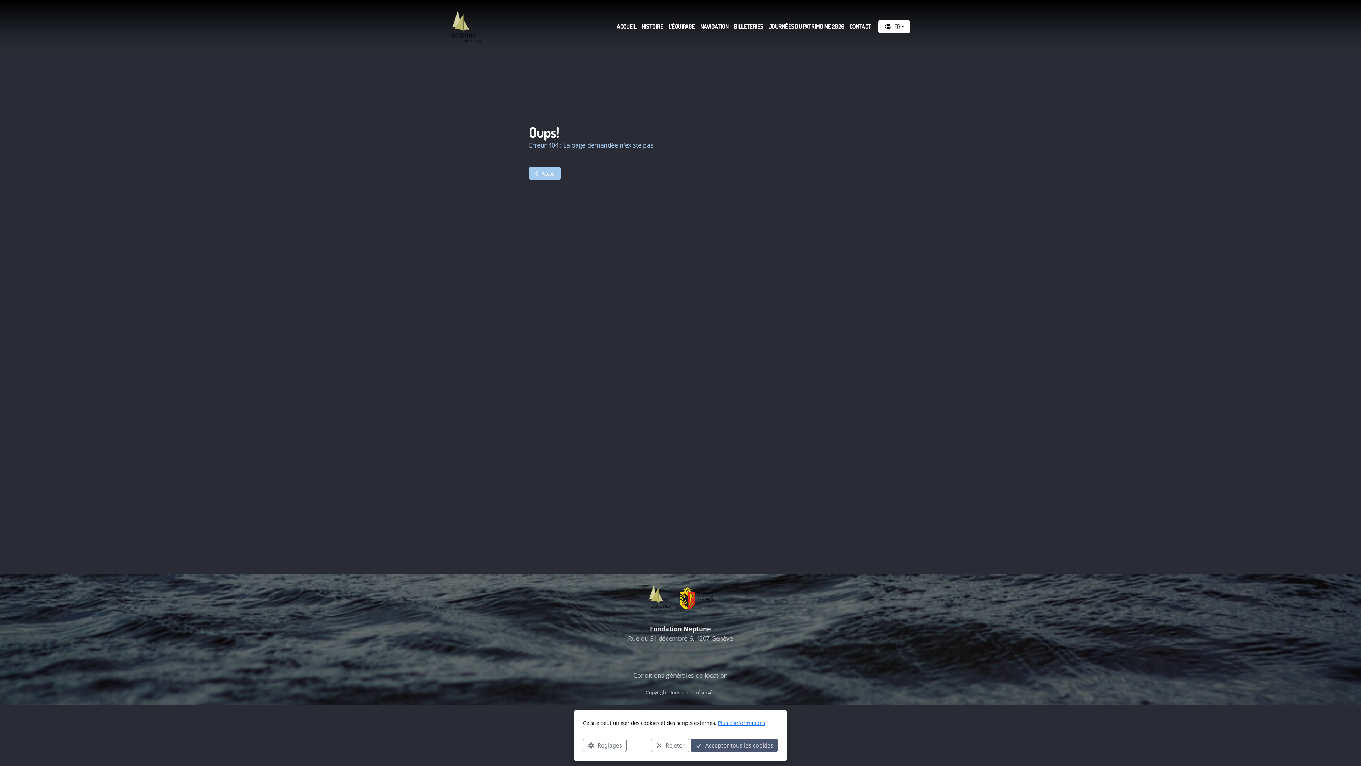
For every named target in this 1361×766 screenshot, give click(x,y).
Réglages (610, 745)
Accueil (548, 173)
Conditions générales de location (680, 675)
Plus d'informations (741, 722)
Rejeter (675, 745)
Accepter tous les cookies (739, 745)
